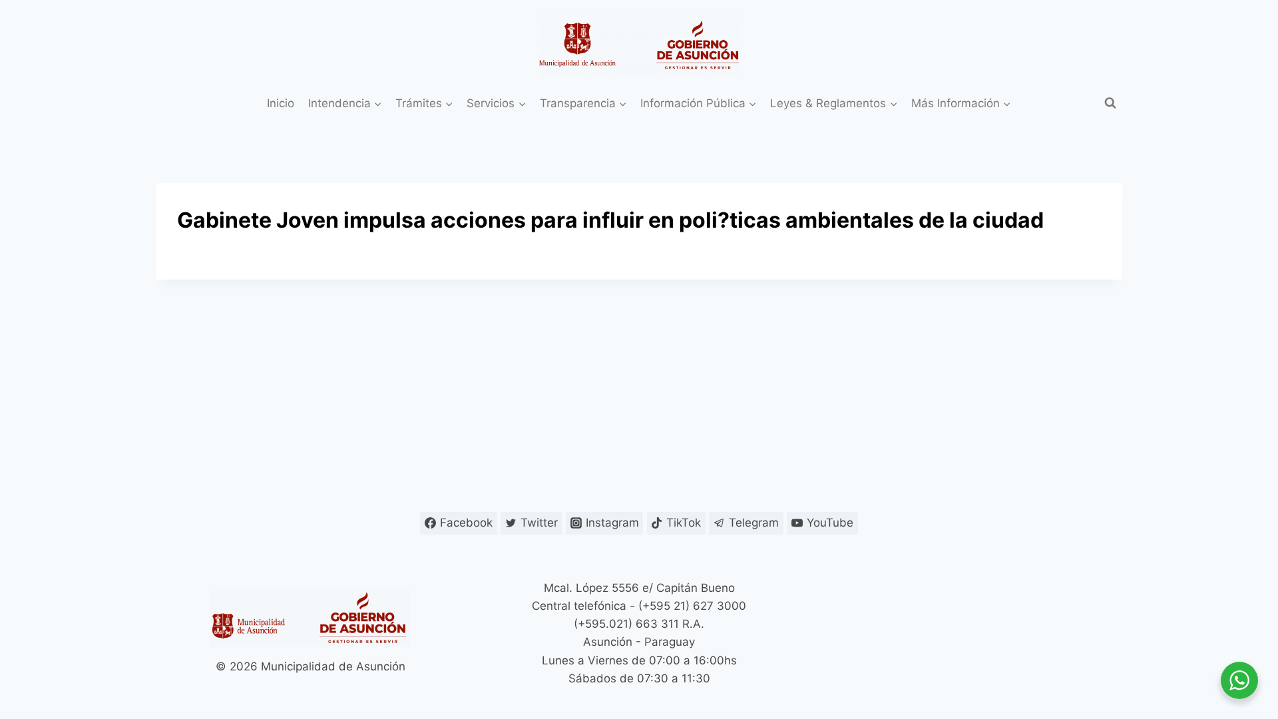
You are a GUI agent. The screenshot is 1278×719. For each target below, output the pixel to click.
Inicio (280, 103)
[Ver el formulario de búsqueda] (1110, 103)
